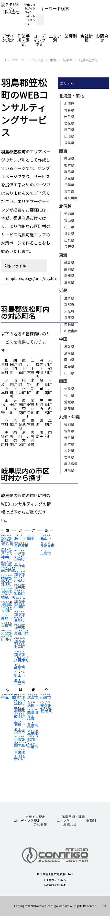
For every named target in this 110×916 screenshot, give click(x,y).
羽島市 (19, 724)
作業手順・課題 (23, 40)
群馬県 (69, 171)
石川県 (69, 226)
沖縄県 (69, 470)
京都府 (69, 304)
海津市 (19, 538)
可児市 (19, 566)
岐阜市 (19, 667)
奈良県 (69, 324)
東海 (53, 59)
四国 (63, 381)
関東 (63, 151)
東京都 (69, 191)
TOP (104, 905)
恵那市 (6, 618)
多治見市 (47, 545)
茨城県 (69, 158)
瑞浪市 (32, 697)
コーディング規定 (39, 40)
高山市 (45, 538)
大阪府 (69, 311)
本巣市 (32, 746)
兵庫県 (69, 317)
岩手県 (69, 116)
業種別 (70, 36)
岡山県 (69, 359)
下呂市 (19, 682)
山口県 (69, 372)
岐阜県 (68, 59)
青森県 (69, 109)
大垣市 (6, 625)
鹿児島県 (71, 463)
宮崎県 (69, 457)
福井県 (69, 233)
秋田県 (69, 129)
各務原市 (21, 545)
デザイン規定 (8, 38)
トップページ (14, 59)
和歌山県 (71, 330)
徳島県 (69, 388)
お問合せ (102, 38)
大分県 (69, 450)
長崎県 (69, 437)
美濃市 (32, 725)
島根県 (69, 353)
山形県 (69, 136)
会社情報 (86, 38)
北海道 (69, 103)
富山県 (69, 220)
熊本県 (69, 443)
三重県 (69, 282)
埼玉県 (69, 178)
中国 (63, 339)
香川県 (69, 395)
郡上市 (19, 675)
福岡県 (69, 424)
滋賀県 (69, 298)
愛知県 (69, 275)
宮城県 (69, 122)
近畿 (63, 290)
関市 (30, 538)
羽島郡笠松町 (89, 59)
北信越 (65, 206)
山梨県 (69, 240)
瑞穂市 (32, 705)
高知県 (69, 408)
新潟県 (69, 213)
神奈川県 (71, 197)
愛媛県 (69, 401)
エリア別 (55, 38)
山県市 (45, 697)
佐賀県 (69, 430)
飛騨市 (19, 731)
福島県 (69, 142)
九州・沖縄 (69, 417)
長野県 (69, 246)
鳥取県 (69, 346)
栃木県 (69, 165)
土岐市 (45, 553)
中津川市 (8, 697)
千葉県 (69, 184)
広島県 (69, 366)
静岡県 (69, 269)
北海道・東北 (71, 96)
